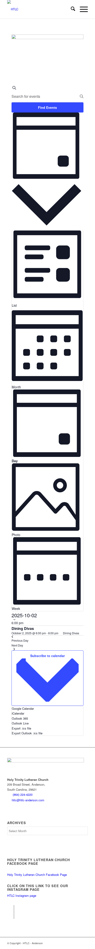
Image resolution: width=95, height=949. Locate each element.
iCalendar (18, 713)
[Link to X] (10, 915)
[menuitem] (70, 9)
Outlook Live (20, 723)
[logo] (39, 9)
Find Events (47, 107)
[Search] (70, 9)
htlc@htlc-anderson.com (28, 800)
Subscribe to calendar (47, 655)
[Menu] (81, 9)
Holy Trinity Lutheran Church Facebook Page (37, 874)
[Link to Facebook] (10, 908)
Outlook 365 (20, 718)
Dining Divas (23, 628)
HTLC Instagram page (21, 895)
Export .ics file (21, 728)
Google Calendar (23, 708)
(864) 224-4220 (23, 794)
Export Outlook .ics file (27, 733)
